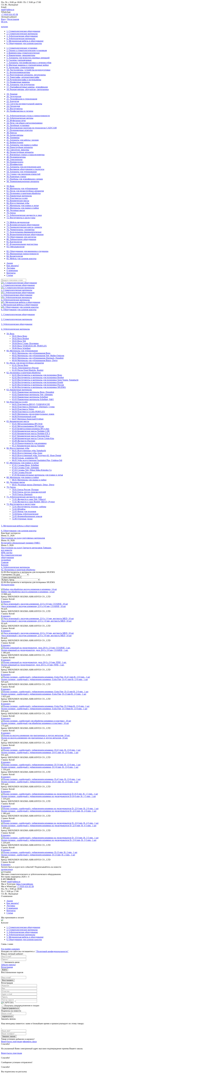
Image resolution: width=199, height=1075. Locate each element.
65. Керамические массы (17, 200)
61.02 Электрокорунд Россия (25, 368)
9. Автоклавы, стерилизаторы (20, 67)
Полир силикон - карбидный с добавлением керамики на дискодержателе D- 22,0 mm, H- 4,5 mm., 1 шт (48, 825)
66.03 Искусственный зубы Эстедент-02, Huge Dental (36, 455)
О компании (12, 270)
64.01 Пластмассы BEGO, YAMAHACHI (31, 404)
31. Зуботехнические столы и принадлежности (28, 115)
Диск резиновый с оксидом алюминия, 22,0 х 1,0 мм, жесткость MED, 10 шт (36, 621)
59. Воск (10, 186)
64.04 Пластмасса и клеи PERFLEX (28, 411)
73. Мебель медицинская (17, 222)
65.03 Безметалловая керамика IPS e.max (30, 428)
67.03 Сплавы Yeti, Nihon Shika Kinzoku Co (32, 470)
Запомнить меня (11, 962)
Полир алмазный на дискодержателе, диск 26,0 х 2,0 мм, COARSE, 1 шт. (34, 650)
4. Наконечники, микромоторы (20, 55)
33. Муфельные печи (16, 120)
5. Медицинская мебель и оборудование (24, 41)
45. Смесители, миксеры (17, 150)
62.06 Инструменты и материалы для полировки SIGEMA (39, 387)
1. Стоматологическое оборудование (23, 31)
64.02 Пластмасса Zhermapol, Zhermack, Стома (33, 407)
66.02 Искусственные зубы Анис (27, 453)
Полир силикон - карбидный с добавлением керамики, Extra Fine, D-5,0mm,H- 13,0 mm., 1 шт (44, 708)
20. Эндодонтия (13, 96)
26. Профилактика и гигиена (19, 111)
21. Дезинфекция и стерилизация (21, 99)
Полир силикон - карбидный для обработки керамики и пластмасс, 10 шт (35, 723)
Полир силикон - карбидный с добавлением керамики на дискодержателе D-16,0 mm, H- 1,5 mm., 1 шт (48, 796)
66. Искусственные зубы (17, 203)
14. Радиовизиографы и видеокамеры (23, 79)
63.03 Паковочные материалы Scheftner (30, 397)
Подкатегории (7, 585)
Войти (4, 970)
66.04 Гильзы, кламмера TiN (25, 458)
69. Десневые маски (15, 210)
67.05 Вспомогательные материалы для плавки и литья (37, 475)
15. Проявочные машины (18, 82)
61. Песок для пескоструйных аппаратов (25, 191)
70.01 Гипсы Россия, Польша (25, 489)
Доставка (10, 268)
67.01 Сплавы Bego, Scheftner (25, 465)
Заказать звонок (8, 1036)
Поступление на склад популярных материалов (23, 538)
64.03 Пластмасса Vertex (23, 409)
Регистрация (13, 19)
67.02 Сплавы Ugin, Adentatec (25, 467)
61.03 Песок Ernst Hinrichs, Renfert (27, 370)
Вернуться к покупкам (11, 1041)
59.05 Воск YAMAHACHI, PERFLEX (29, 346)
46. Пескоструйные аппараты (20, 152)
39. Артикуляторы (14, 135)
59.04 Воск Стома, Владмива (25, 343)
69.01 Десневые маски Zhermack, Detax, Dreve (33, 485)
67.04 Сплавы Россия (22, 472)
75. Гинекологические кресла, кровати (24, 227)
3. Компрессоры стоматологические (23, 53)
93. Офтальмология (15, 246)
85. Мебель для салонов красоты (21, 258)
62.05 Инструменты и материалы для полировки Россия (38, 385)
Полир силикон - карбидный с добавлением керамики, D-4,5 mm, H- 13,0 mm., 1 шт (39, 782)
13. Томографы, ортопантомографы (22, 77)
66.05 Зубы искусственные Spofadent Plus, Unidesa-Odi (37, 460)
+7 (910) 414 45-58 (9, 14)
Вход (3, 19)
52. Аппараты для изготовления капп (23, 167)
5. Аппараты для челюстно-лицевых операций (28, 58)
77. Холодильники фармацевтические (23, 232)
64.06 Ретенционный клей (24, 416)
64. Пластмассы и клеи (17, 198)
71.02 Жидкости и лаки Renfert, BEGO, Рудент (33, 502)
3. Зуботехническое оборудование (22, 36)
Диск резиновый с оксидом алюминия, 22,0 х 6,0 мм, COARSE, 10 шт (33, 606)
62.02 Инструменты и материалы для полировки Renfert (38, 377)
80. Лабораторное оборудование (21, 239)
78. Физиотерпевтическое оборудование (25, 234)
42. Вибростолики (14, 142)
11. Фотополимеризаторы (18, 72)
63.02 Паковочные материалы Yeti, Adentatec (32, 394)
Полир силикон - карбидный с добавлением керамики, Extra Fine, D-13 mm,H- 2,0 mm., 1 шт (43, 694)
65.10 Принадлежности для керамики (29, 443)
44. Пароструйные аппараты (19, 147)
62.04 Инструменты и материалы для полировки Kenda (37, 382)
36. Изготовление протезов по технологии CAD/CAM (31, 128)
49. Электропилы (14, 159)
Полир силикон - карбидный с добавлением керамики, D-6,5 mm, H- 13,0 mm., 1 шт (39, 752)
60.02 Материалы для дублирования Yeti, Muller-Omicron (38, 355)
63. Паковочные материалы (19, 196)
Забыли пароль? (8, 964)
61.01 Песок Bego (20, 365)
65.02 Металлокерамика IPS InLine (28, 426)
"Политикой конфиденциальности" (52, 951)
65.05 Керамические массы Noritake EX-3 (31, 433)
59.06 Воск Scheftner (21, 348)
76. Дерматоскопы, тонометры (20, 229)
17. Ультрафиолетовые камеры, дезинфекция (27, 87)
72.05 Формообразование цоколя (27, 516)
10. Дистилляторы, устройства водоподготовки (28, 70)
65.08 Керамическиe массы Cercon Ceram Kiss (33, 438)
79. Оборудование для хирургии (21, 237)
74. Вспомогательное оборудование (22, 225)
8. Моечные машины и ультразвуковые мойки (27, 65)
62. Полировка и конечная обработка (23, 193)
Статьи (9, 275)
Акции (9, 263)
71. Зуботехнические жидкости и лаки (24, 215)
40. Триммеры (12, 137)
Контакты (11, 273)
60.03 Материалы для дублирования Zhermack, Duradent (37, 358)
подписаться (7, 869)
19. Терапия (11, 94)
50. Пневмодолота (14, 162)
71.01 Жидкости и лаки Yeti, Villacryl (29, 499)
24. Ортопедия (13, 106)
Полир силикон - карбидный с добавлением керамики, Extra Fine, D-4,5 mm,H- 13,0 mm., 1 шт (44, 679)
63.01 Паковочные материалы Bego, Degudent (33, 392)
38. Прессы (11, 133)
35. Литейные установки (17, 125)
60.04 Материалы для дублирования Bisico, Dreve (35, 360)
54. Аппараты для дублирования (21, 172)
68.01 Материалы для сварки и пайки (29, 480)
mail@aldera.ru (7, 9)
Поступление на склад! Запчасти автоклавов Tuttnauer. (26, 548)
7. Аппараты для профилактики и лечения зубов (28, 62)
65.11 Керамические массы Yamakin (28, 446)
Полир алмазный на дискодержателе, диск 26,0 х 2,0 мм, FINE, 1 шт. (32, 665)
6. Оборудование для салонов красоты (24, 43)
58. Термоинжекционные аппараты (22, 181)
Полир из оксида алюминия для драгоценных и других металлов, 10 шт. (34, 738)
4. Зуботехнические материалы (20, 38)
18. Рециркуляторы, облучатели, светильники (27, 89)
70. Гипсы (11, 213)
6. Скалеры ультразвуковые (19, 60)
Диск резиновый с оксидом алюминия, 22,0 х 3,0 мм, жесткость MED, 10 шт (36, 635)
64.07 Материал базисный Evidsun (27, 419)
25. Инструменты (14, 108)
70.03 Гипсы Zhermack (22, 494)
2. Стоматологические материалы (22, 33)
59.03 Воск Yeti (19, 341)
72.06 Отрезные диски (22, 519)
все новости (6, 550)
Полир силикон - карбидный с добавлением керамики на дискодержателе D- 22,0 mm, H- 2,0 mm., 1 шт (48, 811)
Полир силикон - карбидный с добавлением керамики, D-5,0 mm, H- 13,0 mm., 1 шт (39, 767)
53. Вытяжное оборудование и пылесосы (25, 169)
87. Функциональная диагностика (22, 244)
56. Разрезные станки (16, 176)
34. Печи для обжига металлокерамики (24, 123)
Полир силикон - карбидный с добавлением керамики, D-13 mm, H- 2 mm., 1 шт (38, 855)
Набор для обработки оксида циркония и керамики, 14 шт (28, 592)
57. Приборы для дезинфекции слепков (24, 179)
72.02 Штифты (18, 509)
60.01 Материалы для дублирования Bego (31, 353)
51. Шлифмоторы (14, 164)
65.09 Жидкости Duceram (23, 441)
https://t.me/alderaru (24, 884)
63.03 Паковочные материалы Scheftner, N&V (33, 399)
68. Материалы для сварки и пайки (22, 208)
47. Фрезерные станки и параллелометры (25, 154)
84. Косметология (14, 256)
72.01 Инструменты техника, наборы (29, 506)
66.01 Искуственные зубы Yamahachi (29, 450)
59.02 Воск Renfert (20, 338)
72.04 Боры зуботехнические (25, 514)
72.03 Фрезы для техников (24, 511)
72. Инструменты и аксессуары (20, 218)
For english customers (10, 949)
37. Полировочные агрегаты (19, 130)
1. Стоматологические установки (21, 48)
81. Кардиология (14, 242)
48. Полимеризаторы (16, 157)
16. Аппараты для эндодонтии (20, 84)
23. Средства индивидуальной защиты (24, 104)
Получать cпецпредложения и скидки (21, 1005)
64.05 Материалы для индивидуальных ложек (33, 414)
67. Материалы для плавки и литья (22, 205)
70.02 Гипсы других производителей (29, 492)
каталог (4, 26)
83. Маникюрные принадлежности (22, 254)
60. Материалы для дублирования (22, 188)
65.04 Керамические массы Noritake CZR (31, 431)
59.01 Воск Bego (19, 336)
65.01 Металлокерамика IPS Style (27, 424)
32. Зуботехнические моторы (19, 118)
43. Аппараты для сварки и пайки (22, 145)
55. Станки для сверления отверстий (23, 174)
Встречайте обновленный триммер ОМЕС (20, 543)
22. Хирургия (12, 101)
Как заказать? (12, 265)
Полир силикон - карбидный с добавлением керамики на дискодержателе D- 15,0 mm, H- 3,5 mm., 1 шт (48, 840)
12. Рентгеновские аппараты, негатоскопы (26, 75)
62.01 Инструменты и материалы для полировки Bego (37, 375)
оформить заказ (29, 1041)
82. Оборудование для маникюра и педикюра (27, 251)
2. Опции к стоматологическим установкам (26, 50)
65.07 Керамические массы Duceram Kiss (30, 436)
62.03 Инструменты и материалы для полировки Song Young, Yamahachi (45, 380)
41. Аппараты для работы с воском (22, 140)
